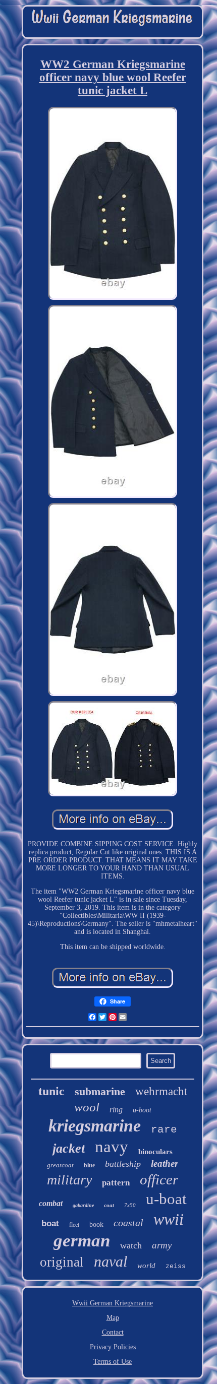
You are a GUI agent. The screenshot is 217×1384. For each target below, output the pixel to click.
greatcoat (60, 1165)
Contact (113, 1332)
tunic (51, 1091)
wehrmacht (161, 1091)
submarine (100, 1091)
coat (109, 1205)
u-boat (166, 1199)
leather (164, 1163)
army (162, 1245)
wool (86, 1107)
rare (164, 1130)
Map (112, 1318)
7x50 (130, 1205)
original (62, 1262)
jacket (68, 1148)
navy (111, 1147)
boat (50, 1223)
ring (116, 1109)
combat (51, 1203)
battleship (123, 1164)
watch (131, 1245)
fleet (74, 1224)
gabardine (83, 1205)
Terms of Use (112, 1361)
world (146, 1266)
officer (159, 1179)
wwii (168, 1219)
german (81, 1240)
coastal (128, 1222)
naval (110, 1261)
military (69, 1179)
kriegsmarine (94, 1125)
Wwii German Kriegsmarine (112, 1303)
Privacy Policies (113, 1347)
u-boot (142, 1110)
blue (89, 1165)
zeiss (176, 1266)
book (96, 1224)
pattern (116, 1182)
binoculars (155, 1152)
